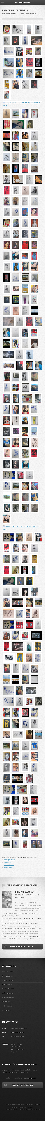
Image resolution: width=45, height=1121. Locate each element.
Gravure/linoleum (8, 989)
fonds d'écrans (9, 865)
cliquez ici (32, 1078)
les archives (8, 867)
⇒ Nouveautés (7, 1006)
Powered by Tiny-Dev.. (26, 1107)
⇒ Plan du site (6, 1010)
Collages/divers (7, 980)
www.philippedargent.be (19, 1028)
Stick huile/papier (8, 993)
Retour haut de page (22, 1085)
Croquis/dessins (7, 976)
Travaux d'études (8, 972)
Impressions (6, 1002)
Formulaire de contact (22, 946)
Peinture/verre (7, 985)
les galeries (7, 862)
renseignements (9, 860)
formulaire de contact (18, 1032)
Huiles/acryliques (8, 997)
